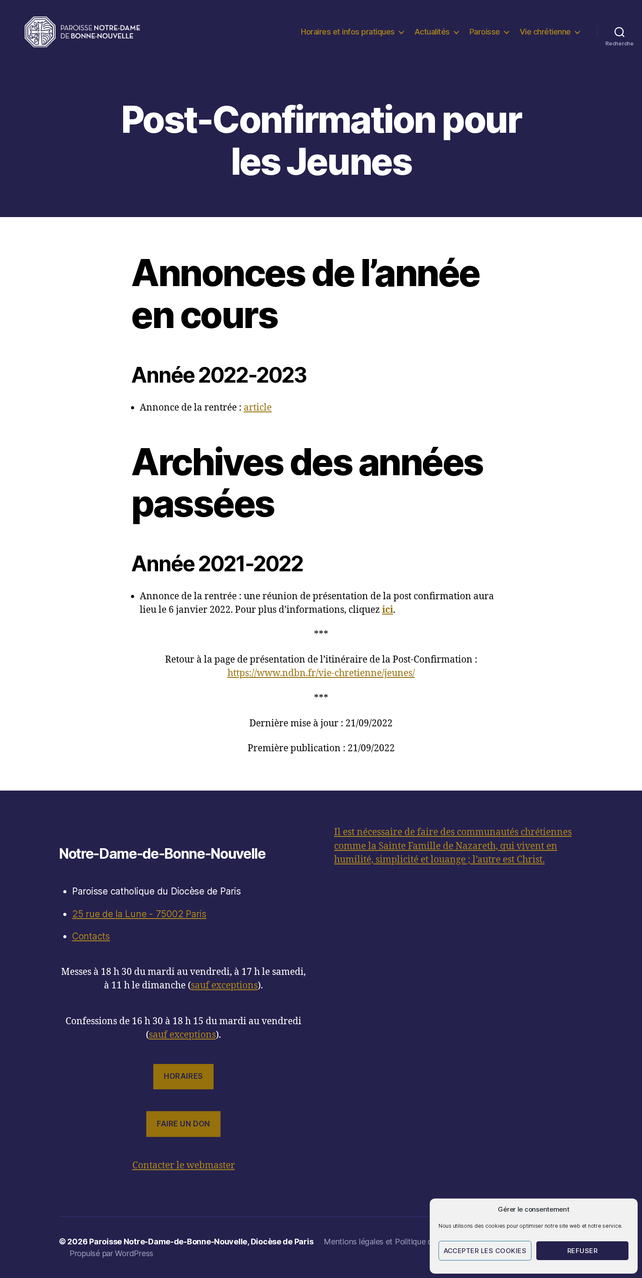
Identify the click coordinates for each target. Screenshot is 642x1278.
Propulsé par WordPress (111, 1253)
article (258, 408)
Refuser (582, 1251)
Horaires (183, 1076)
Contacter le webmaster (183, 1165)
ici (387, 610)
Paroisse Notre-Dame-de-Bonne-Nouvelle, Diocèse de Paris (201, 1241)
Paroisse (484, 31)
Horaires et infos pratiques (348, 31)
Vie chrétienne (545, 31)
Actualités (432, 31)
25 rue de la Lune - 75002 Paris (139, 913)
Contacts (91, 936)
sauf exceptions (224, 985)
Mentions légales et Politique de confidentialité (406, 1241)
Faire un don (183, 1123)
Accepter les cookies (485, 1251)
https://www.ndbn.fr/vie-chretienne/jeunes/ (321, 673)
